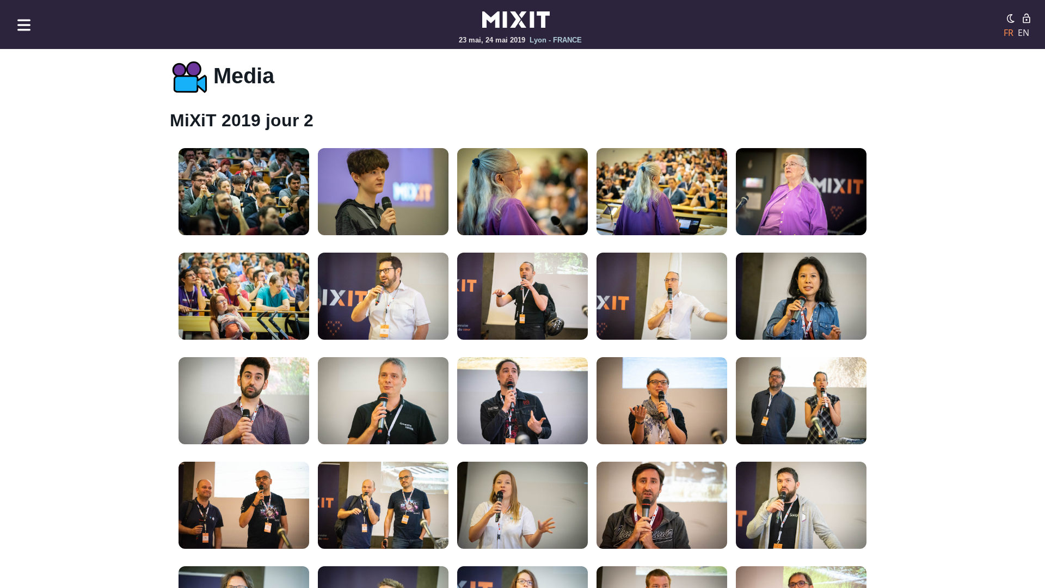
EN (1023, 33)
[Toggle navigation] (24, 24)
